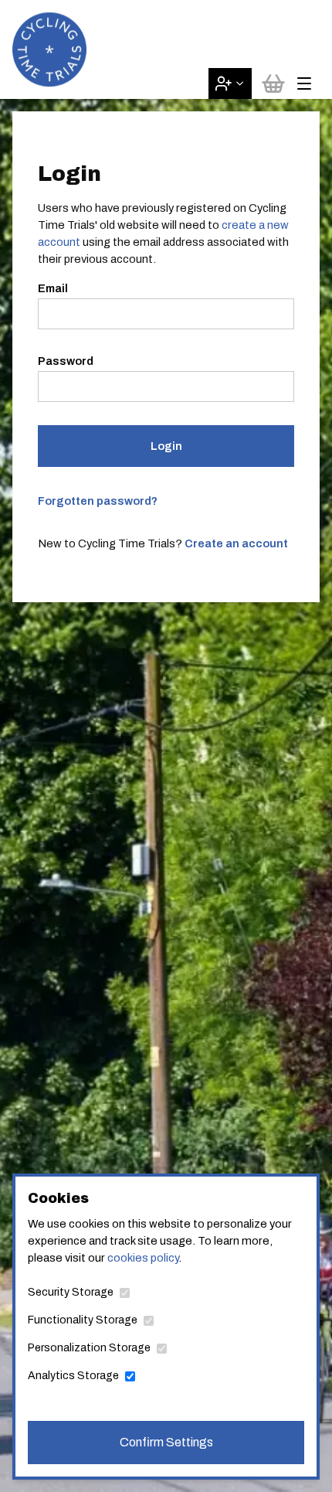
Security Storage (70, 1292)
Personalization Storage (89, 1348)
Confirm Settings (166, 1442)
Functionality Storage (82, 1320)
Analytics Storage (73, 1375)
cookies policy (142, 1258)
